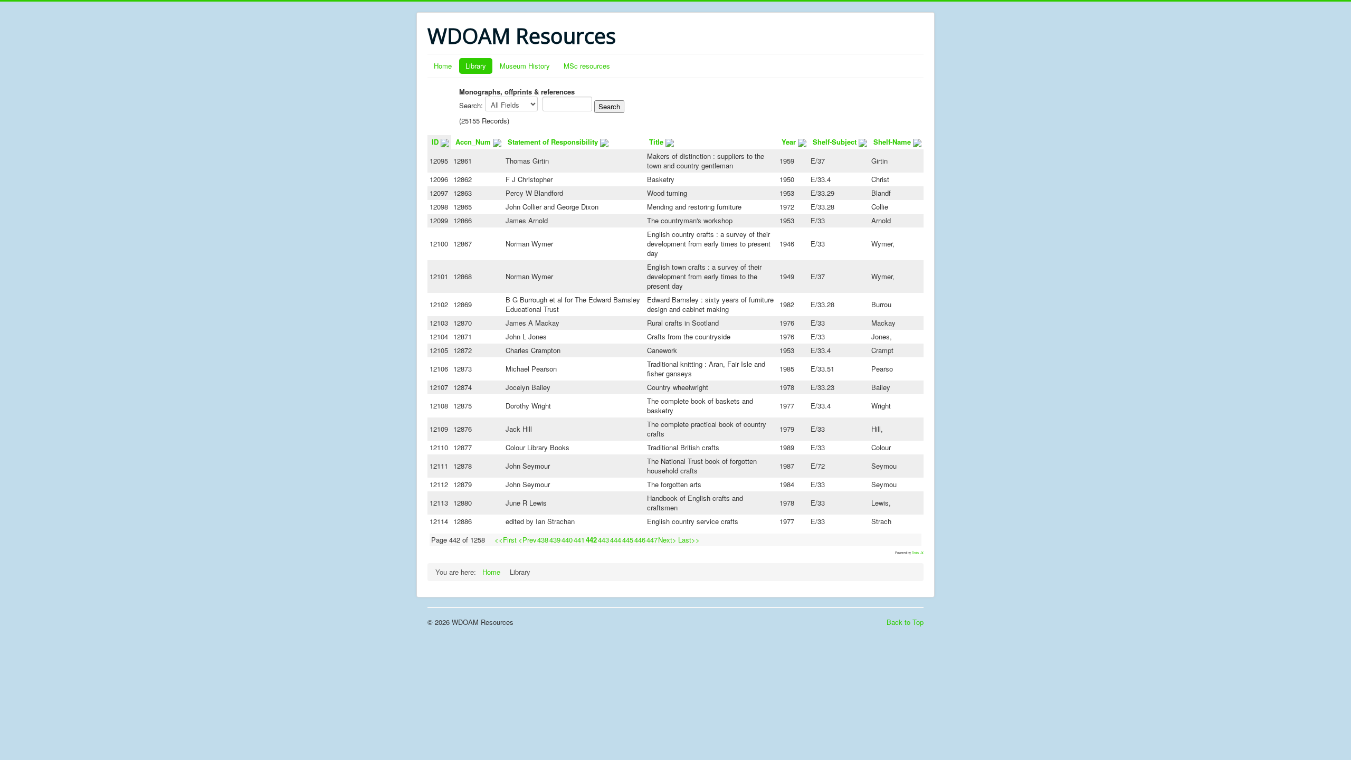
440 (567, 540)
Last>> (689, 540)
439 (554, 540)
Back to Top (905, 622)
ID (435, 142)
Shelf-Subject (835, 142)
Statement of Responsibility (553, 142)
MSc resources (587, 66)
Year (789, 142)
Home (443, 66)
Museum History (525, 66)
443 (603, 540)
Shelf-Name (892, 142)
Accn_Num (473, 142)
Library (475, 66)
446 (639, 540)
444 (615, 540)
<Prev (527, 540)
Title (656, 142)
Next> (667, 540)
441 (579, 540)
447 (652, 540)
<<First (505, 540)
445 (627, 540)
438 (542, 540)
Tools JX (918, 552)
